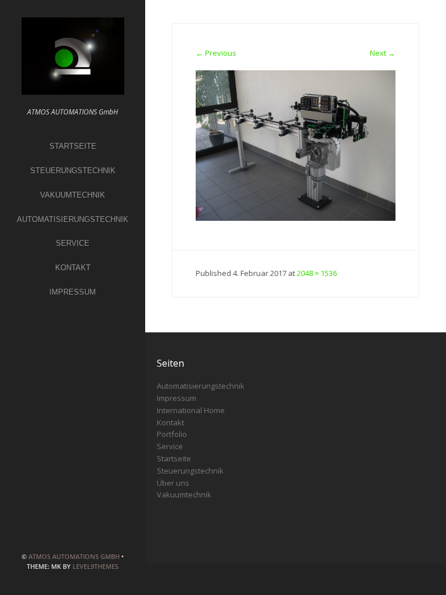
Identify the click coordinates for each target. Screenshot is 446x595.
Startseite (72, 146)
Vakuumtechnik (72, 195)
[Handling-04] (296, 144)
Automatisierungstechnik (72, 219)
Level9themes (95, 566)
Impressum (72, 292)
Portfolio (172, 434)
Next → (382, 53)
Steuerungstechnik (73, 170)
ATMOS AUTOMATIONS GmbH (74, 556)
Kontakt (73, 267)
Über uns (173, 483)
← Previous (216, 53)
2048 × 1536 (317, 273)
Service (72, 243)
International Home (191, 410)
